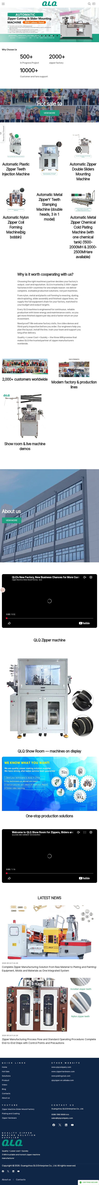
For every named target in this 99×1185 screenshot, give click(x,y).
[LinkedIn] (66, 1125)
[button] (38, 35)
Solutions (6, 1076)
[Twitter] (60, 1125)
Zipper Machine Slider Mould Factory (18, 1109)
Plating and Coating (11, 1113)
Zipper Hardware (9, 1118)
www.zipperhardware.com (63, 1071)
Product (5, 1080)
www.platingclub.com (60, 1076)
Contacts (6, 1093)
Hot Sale (5, 1071)
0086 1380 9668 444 (60, 1114)
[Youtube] (72, 1125)
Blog (4, 1089)
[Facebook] (53, 1125)
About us (6, 1098)
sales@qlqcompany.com (62, 1118)
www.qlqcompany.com (61, 1067)
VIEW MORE (49, 113)
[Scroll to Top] (94, 1171)
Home (4, 1067)
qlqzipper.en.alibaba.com (62, 1080)
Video (4, 1084)
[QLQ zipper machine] (49, 4)
